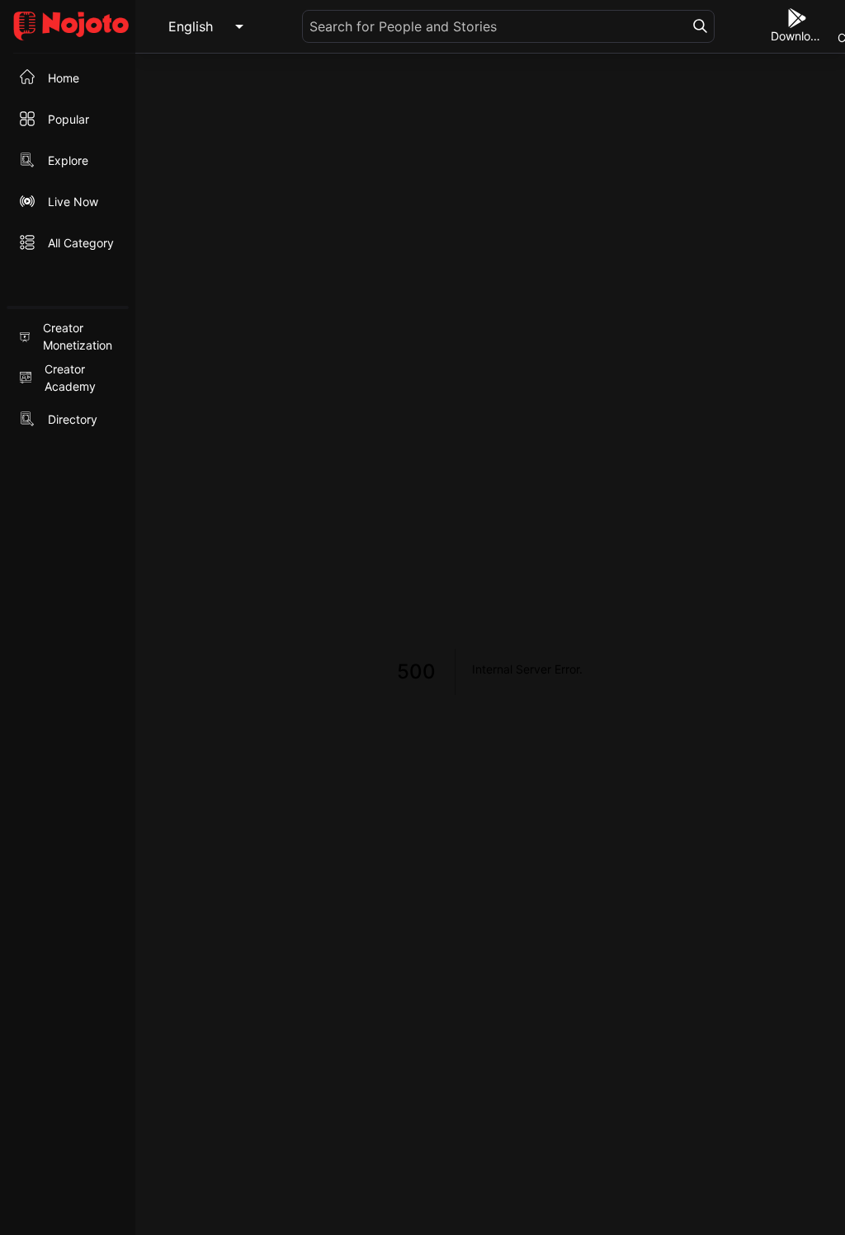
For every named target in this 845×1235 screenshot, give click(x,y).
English (190, 26)
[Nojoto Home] (67, 27)
